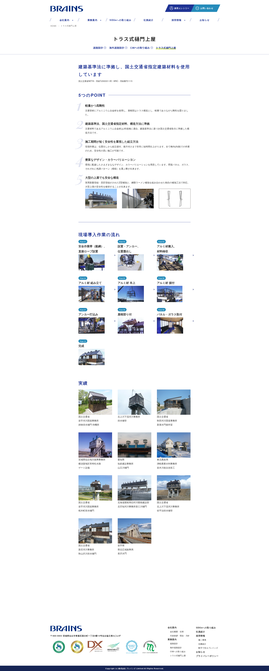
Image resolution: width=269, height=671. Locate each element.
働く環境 (202, 639)
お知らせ (204, 20)
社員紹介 (148, 20)
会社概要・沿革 (177, 631)
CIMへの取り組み (140, 47)
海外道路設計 (116, 47)
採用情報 (176, 20)
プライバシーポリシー (207, 655)
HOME (53, 26)
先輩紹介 (202, 644)
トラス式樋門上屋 (178, 655)
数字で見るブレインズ (208, 647)
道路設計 (98, 47)
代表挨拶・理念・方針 (180, 635)
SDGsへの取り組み (120, 20)
